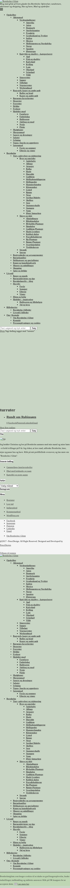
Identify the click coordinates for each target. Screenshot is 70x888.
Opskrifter (11, 15)
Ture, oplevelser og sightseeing (27, 156)
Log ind (10, 504)
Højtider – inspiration (23, 299)
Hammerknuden (33, 184)
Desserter (17, 101)
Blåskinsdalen (32, 221)
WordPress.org (13, 515)
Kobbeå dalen (32, 234)
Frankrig (30, 33)
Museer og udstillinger (23, 265)
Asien (28, 25)
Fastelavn (24, 114)
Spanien (29, 49)
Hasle (28, 171)
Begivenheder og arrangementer (28, 255)
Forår (22, 286)
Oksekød (30, 69)
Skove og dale (26, 216)
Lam (28, 67)
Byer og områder (27, 158)
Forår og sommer (28, 148)
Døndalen (30, 226)
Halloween (24, 119)
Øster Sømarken (33, 213)
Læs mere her (23, 884)
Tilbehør (24, 82)
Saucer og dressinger (22, 135)
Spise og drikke (20, 271)
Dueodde (30, 174)
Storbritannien (33, 30)
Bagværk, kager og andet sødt (26, 90)
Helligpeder (31, 182)
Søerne (23, 252)
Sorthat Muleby (33, 197)
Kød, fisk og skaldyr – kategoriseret (36, 54)
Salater (16, 137)
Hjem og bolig (19, 297)
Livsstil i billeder (21, 312)
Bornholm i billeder (22, 310)
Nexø (28, 195)
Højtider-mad (19, 111)
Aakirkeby (31, 161)
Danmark (30, 28)
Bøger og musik (20, 276)
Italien (29, 38)
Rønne (29, 192)
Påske (22, 127)
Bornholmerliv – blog (23, 281)
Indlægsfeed (12, 508)
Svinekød (30, 72)
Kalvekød (30, 62)
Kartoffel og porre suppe (17, 475)
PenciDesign (5, 545)
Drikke (16, 106)
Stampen (30, 208)
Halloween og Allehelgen (31, 302)
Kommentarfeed (14, 511)
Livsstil (10, 273)
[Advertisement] (35, 369)
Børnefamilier (19, 257)
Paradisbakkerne (34, 237)
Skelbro (29, 200)
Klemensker (31, 187)
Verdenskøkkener (27, 20)
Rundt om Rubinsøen (21, 417)
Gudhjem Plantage (34, 229)
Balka (29, 169)
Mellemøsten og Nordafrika (38, 43)
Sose (28, 203)
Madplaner (18, 129)
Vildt (28, 75)
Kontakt (17, 320)
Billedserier (12, 307)
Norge (29, 46)
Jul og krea (25, 304)
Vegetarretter (26, 85)
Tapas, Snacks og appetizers (26, 143)
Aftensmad (18, 17)
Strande (23, 250)
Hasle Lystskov (33, 231)
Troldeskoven (32, 247)
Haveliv (16, 284)
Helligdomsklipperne (35, 179)
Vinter (22, 294)
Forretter (17, 103)
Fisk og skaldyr (33, 59)
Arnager (30, 166)
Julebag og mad (27, 122)
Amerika (30, 22)
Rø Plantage (31, 239)
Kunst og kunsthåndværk (24, 263)
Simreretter (25, 77)
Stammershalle (33, 205)
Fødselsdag (25, 116)
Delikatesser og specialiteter (26, 260)
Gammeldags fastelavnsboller (19, 467)
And (28, 56)
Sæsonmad (18, 145)
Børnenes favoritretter (23, 98)
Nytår (22, 124)
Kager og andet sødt (29, 96)
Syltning (17, 140)
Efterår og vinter (27, 150)
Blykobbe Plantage (34, 223)
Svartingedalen (33, 244)
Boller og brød (26, 93)
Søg (34, 328)
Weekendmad (26, 88)
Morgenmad (18, 132)
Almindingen (32, 218)
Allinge (29, 163)
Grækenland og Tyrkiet (37, 35)
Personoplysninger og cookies (26, 323)
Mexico (29, 41)
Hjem (2, 331)
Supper (23, 80)
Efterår (23, 291)
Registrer (10, 500)
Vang (28, 210)
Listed (29, 190)
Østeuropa (31, 51)
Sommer (23, 289)
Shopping (17, 268)
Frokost (16, 109)
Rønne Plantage (33, 242)
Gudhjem (30, 176)
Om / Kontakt (13, 315)
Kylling (29, 64)
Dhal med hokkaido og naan (19, 471)
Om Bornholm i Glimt (23, 318)
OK (15, 884)
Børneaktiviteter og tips (24, 278)
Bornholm (11, 153)
